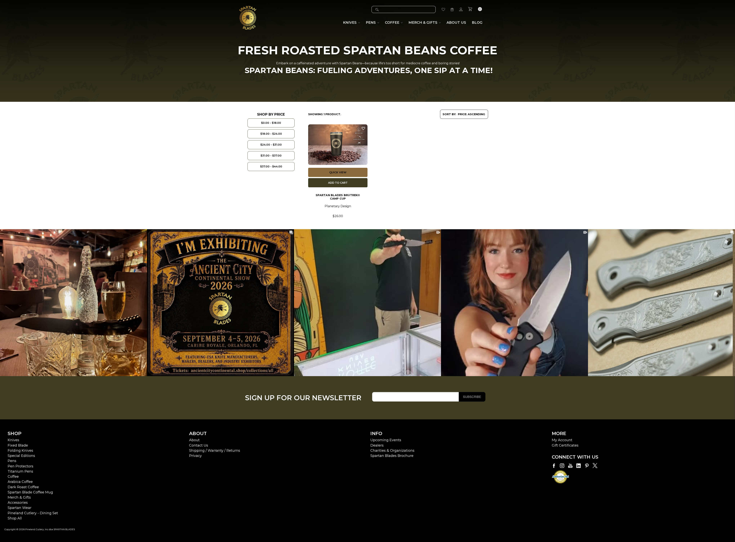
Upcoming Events (385, 440)
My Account (562, 440)
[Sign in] (461, 9)
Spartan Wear (19, 508)
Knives (13, 440)
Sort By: (449, 114)
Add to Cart (338, 182)
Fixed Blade (18, 445)
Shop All (15, 518)
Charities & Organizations (392, 450)
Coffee (13, 476)
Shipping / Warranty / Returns (214, 450)
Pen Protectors (20, 466)
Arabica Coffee (20, 482)
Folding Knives (20, 450)
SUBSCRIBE (472, 396)
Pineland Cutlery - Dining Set (33, 513)
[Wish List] (443, 9)
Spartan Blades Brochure (391, 456)
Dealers (377, 445)
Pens (12, 461)
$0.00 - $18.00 (271, 123)
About (194, 440)
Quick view (337, 172)
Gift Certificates (565, 445)
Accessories (18, 502)
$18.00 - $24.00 (271, 133)
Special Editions (21, 456)
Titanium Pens (20, 471)
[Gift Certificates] (452, 9)
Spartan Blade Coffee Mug (30, 492)
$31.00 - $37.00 (271, 155)
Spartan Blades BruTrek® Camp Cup (338, 196)
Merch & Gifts (19, 497)
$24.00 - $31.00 (271, 144)
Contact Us (198, 445)
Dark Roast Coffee (23, 487)
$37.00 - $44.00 (271, 166)
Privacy (195, 456)
